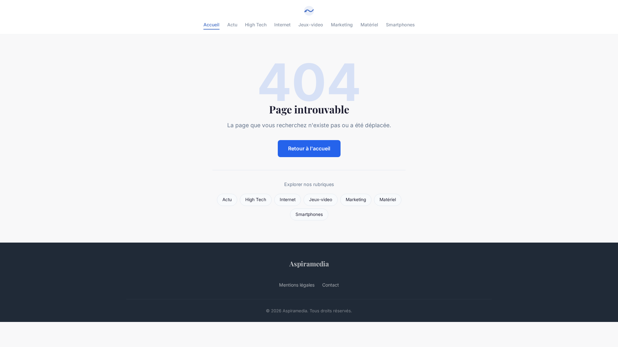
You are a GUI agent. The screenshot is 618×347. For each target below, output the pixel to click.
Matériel (369, 24)
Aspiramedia (309, 263)
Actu (232, 24)
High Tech (256, 24)
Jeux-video (310, 24)
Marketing (342, 24)
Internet (282, 24)
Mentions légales (296, 285)
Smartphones (400, 24)
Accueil (211, 24)
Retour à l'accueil (309, 148)
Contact (330, 285)
